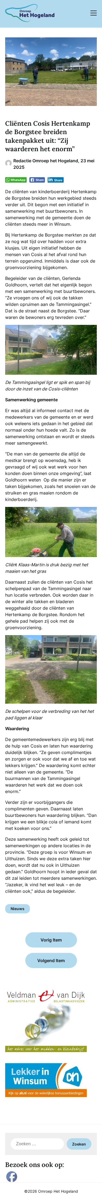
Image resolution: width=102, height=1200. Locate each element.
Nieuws (17, 908)
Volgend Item (51, 960)
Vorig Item (51, 940)
